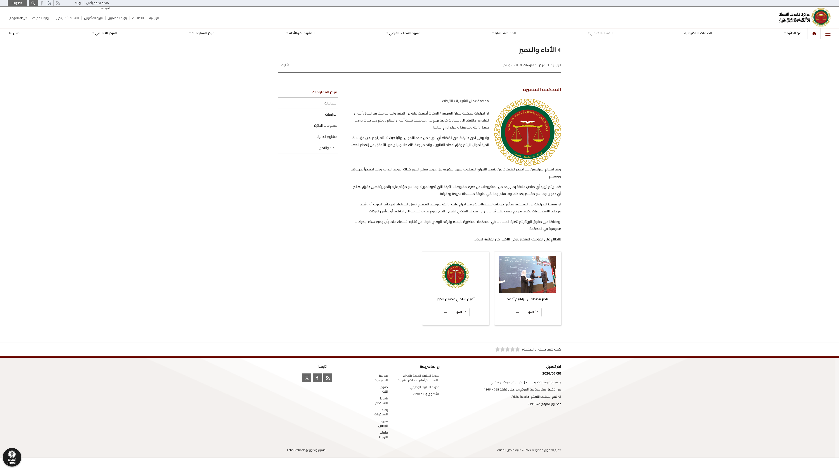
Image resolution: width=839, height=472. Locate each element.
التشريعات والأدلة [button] (302, 33)
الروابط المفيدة (41, 18)
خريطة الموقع (18, 18)
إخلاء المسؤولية (381, 412)
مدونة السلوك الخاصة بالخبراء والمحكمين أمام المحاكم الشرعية (419, 378)
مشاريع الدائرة (327, 136)
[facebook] (42, 3)
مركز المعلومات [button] (203, 33)
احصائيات (330, 103)
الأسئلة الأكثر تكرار (67, 18)
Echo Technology (298, 450)
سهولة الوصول (383, 423)
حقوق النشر (384, 389)
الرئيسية (154, 18)
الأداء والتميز (328, 147)
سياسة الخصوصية (381, 378)
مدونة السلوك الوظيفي (425, 387)
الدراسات (331, 114)
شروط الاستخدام (381, 400)
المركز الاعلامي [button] (106, 33)
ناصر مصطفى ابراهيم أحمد (527, 299)
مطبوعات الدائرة (325, 125)
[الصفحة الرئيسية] (814, 33)
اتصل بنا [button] (15, 33)
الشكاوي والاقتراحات (426, 394)
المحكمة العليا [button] (505, 33)
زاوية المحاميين (117, 18)
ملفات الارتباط (383, 434)
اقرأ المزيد (532, 312)
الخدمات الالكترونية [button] (698, 33)
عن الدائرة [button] (794, 33)
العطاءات (138, 18)
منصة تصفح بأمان (97, 3)
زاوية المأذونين (93, 18)
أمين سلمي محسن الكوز (456, 299)
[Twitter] (307, 378)
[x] (49, 3)
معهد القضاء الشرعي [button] (404, 33)
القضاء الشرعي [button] (601, 33)
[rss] (58, 3)
